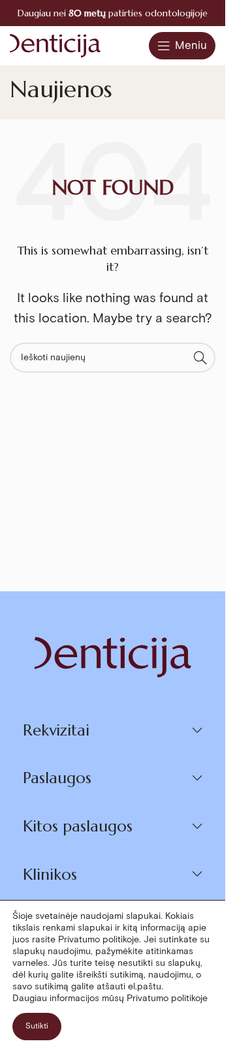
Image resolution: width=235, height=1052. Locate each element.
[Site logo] (55, 44)
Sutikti (36, 1026)
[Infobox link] (113, 13)
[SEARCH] (200, 358)
